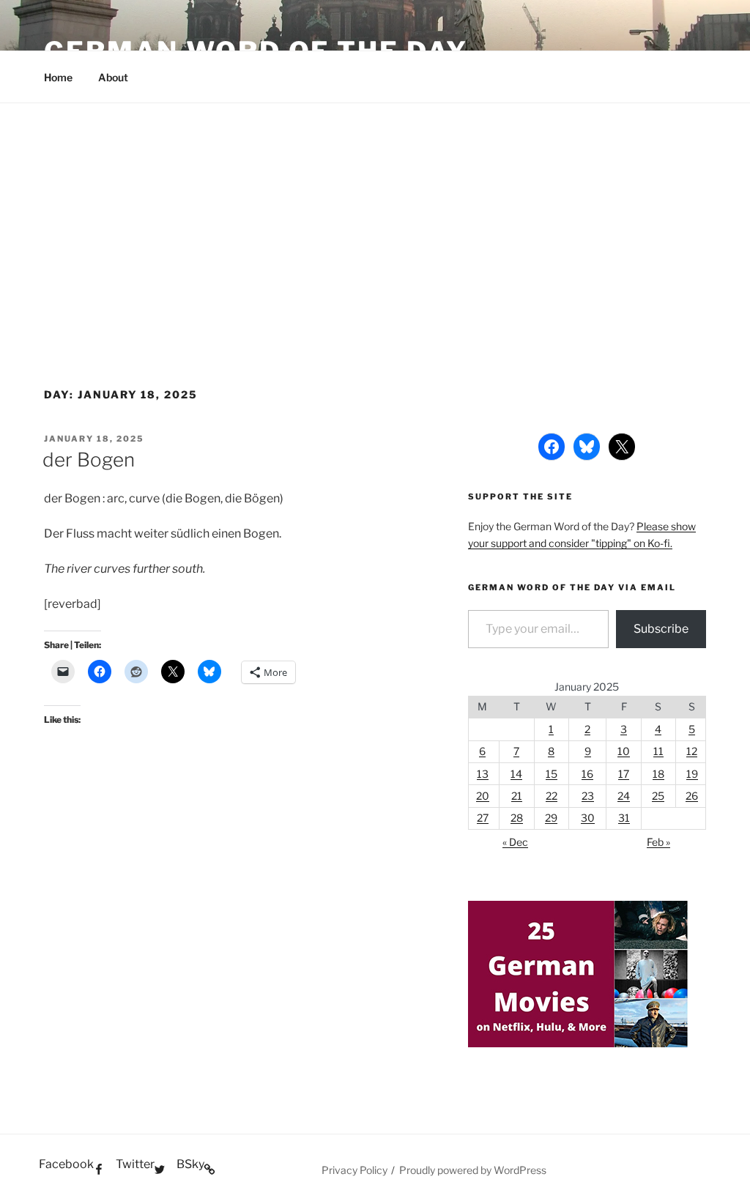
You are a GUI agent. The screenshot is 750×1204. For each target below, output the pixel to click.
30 (588, 817)
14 (516, 774)
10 (623, 751)
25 (658, 795)
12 (691, 751)
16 (587, 774)
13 (483, 774)
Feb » (658, 842)
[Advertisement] (375, 213)
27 (483, 817)
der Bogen (88, 459)
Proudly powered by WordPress (472, 1170)
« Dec (515, 842)
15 (551, 774)
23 (588, 795)
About (113, 77)
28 (516, 817)
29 (551, 817)
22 (551, 795)
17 (623, 774)
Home (58, 77)
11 (658, 751)
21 (516, 795)
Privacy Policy (354, 1170)
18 (658, 774)
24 (623, 795)
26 (692, 795)
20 (482, 795)
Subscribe (661, 629)
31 (624, 817)
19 (692, 774)
